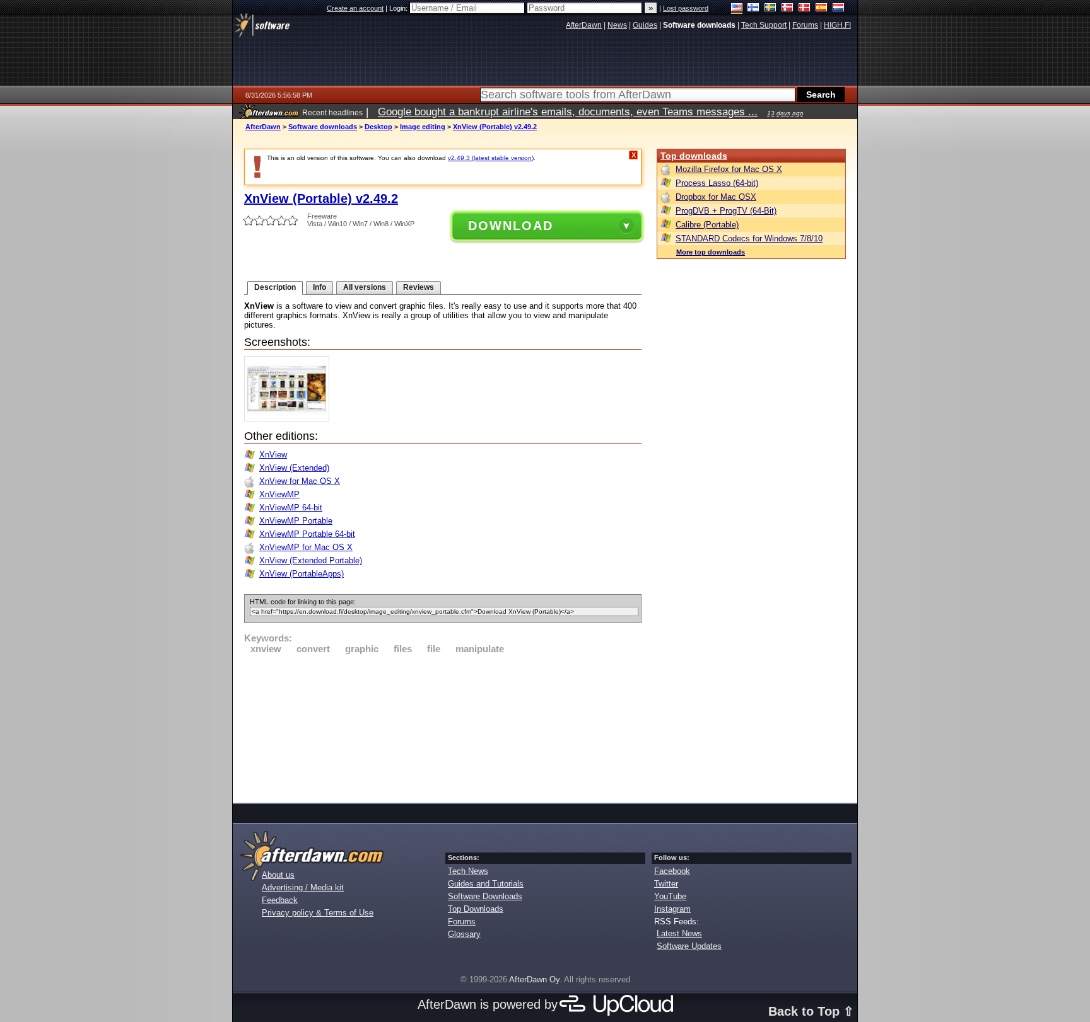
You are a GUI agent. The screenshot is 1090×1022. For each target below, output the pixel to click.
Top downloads (693, 156)
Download (510, 226)
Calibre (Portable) (707, 224)
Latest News (679, 933)
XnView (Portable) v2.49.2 (495, 126)
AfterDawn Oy (534, 979)
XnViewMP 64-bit (290, 507)
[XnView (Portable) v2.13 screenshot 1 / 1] (290, 418)
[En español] (822, 8)
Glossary (464, 934)
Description (275, 287)
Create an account (355, 8)
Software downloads (322, 126)
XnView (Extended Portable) (310, 560)
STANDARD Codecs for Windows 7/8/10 (749, 238)
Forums (462, 921)
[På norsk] (788, 8)
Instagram (672, 909)
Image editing (422, 126)
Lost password (685, 8)
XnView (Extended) (294, 468)
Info (319, 287)
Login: (399, 8)
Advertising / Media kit (303, 887)
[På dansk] (805, 8)
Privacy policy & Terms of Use (317, 912)
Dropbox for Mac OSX (716, 197)
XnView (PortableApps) (301, 573)
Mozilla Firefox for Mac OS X (729, 169)
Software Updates (689, 946)
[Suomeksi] (753, 8)
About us (278, 875)
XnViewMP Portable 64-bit (307, 534)
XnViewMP (279, 494)
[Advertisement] (443, 726)
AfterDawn (263, 126)
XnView (273, 454)
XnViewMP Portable (295, 520)
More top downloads (710, 252)
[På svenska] (770, 8)
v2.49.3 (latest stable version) (491, 157)
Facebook (672, 871)
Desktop (378, 126)
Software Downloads (485, 896)
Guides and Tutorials (486, 883)
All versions (364, 287)
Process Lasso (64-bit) (717, 183)
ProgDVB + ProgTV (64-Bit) (726, 210)
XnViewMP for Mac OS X (306, 547)
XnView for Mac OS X (299, 481)
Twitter (666, 883)
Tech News (468, 871)
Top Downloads (475, 909)
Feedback (280, 900)
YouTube (670, 896)
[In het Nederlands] (839, 8)
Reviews (418, 287)
